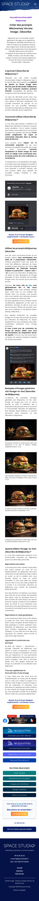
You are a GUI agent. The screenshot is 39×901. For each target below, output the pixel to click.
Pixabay (18, 881)
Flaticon (29, 881)
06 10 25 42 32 (20, 241)
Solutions (19, 871)
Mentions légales (20, 890)
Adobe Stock (19, 883)
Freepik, (23, 881)
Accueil (19, 868)
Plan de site (19, 874)
